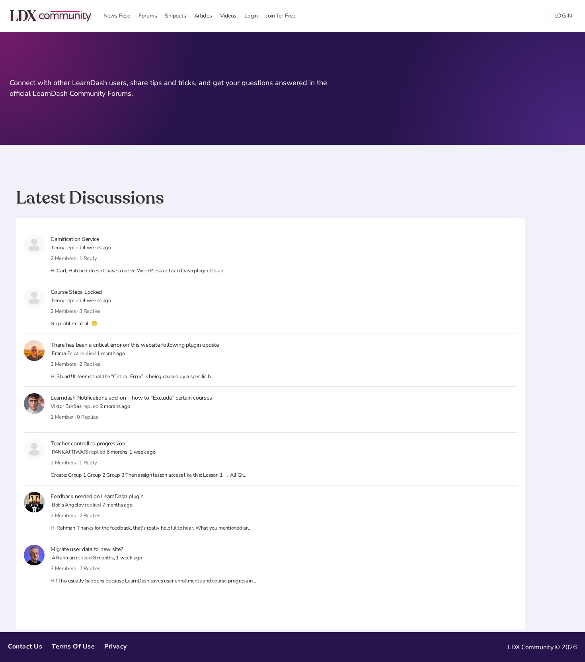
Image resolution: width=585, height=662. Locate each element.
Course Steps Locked (76, 292)
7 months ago (117, 505)
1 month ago (111, 353)
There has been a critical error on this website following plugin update (135, 345)
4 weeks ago (96, 247)
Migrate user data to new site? (87, 549)
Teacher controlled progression (88, 443)
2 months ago (115, 406)
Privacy (115, 646)
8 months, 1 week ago (117, 557)
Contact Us (25, 646)
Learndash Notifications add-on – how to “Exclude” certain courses (131, 398)
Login (563, 15)
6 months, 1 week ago (131, 452)
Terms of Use (73, 646)
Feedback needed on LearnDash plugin (97, 496)
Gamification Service (75, 239)
